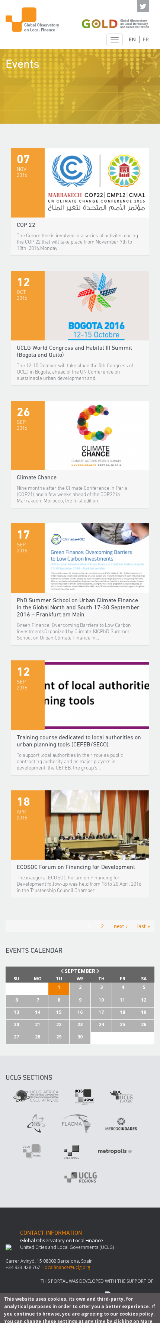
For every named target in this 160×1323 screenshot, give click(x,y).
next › (120, 926)
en (132, 39)
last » (143, 926)
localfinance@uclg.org (67, 1267)
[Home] (33, 19)
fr (146, 39)
